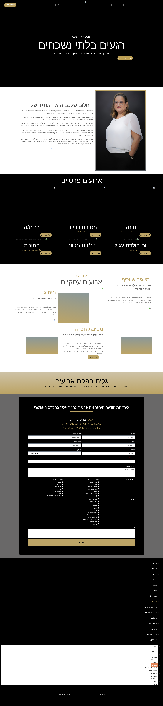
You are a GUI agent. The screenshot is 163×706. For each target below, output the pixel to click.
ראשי (159, 5)
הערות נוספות (130, 466)
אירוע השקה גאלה (91, 493)
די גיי (95, 503)
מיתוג (95, 491)
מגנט (95, 508)
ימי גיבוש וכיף (92, 517)
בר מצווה (58, 487)
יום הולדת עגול (56, 491)
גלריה (58, 5)
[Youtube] (21, 5)
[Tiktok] (24, 5)
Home (154, 602)
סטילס (95, 506)
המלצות (52, 5)
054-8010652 (78, 419)
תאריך (79, 450)
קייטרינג (94, 496)
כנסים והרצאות (92, 489)
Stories (154, 591)
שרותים (64, 5)
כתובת (133, 450)
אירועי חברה (93, 482)
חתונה (59, 482)
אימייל (132, 458)
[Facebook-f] (89, 688)
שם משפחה (77, 434)
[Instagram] (29, 5)
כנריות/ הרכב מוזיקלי (90, 519)
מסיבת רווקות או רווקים (53, 496)
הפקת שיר (117, 5)
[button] (37, 5)
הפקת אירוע (93, 499)
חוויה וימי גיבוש (92, 487)
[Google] (26, 5)
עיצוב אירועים (104, 5)
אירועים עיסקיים (147, 5)
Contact (153, 596)
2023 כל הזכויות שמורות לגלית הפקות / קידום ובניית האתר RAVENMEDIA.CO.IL (80, 695)
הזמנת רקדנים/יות (91, 515)
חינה (59, 493)
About (154, 585)
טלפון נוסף (77, 442)
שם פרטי (132, 434)
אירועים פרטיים (131, 5)
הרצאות (94, 524)
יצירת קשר (44, 5)
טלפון (133, 442)
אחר (133, 528)
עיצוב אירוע (93, 501)
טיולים (95, 484)
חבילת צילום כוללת (90, 510)
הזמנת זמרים (92, 512)
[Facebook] (31, 5)
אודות (70, 5)
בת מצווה (58, 484)
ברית (59, 489)
